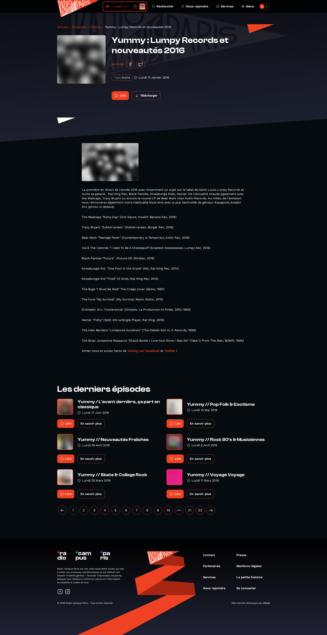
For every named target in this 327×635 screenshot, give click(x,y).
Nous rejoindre (197, 6)
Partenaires (211, 566)
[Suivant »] (211, 510)
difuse (266, 603)
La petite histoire (249, 577)
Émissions (79, 27)
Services (227, 6)
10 (168, 510)
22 (200, 510)
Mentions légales (249, 566)
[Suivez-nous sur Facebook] (60, 592)
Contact (209, 555)
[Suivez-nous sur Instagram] (68, 592)
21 (189, 510)
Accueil (62, 27)
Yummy (95, 27)
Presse (241, 555)
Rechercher (165, 6)
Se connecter (246, 588)
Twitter (169, 351)
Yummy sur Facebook (143, 351)
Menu (250, 6)
